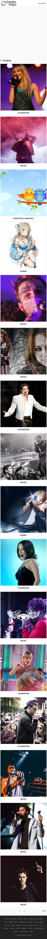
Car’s (5, 922)
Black (41, 919)
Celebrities (23, 113)
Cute (35, 922)
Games (23, 271)
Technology (24, 931)
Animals (14, 919)
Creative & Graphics (23, 218)
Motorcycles (34, 919)
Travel (31, 931)
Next (44, 911)
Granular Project (26, 935)
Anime (20, 919)
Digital (41, 922)
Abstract (7, 919)
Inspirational (33, 925)
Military (6, 928)
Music (23, 165)
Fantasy (7, 925)
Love (40, 925)
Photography (38, 928)
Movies (12, 928)
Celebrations (13, 922)
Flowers (18, 925)
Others (30, 928)
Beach (26, 919)
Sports (16, 931)
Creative (30, 922)
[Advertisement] (23, 32)
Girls (13, 925)
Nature (24, 928)
